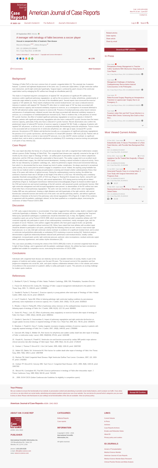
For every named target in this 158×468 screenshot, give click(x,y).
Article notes (34, 54)
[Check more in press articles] (143, 126)
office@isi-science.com (23, 451)
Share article (110, 39)
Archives (107, 425)
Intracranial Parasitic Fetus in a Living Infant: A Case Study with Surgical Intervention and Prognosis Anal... (124, 173)
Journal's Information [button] (67, 23)
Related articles (111, 33)
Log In (134, 23)
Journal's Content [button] (31, 23)
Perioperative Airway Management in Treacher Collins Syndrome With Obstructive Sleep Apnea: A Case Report (125, 69)
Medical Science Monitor (112, 452)
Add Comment (95, 69)
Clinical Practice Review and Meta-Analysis (118, 462)
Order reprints (111, 36)
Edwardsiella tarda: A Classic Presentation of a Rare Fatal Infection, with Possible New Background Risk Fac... (126, 145)
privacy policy (89, 396)
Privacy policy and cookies (113, 437)
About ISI (107, 434)
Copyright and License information (51, 54)
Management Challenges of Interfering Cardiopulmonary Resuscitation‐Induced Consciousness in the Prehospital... (121, 84)
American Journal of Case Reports (115, 455)
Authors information (22, 54)
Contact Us (143, 15)
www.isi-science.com (22, 453)
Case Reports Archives (112, 428)
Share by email (111, 41)
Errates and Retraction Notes (114, 431)
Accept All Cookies (138, 392)
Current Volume (109, 418)
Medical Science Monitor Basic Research (118, 459)
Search (144, 23)
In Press (107, 421)
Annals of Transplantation (112, 449)
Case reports (61, 421)
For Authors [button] (48, 23)
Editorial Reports (63, 418)
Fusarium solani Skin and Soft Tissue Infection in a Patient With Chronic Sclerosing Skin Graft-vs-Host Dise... (125, 115)
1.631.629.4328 (142, 9)
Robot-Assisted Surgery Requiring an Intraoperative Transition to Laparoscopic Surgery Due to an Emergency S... (125, 100)
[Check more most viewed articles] (143, 201)
